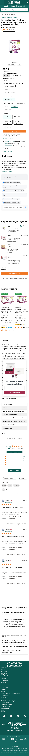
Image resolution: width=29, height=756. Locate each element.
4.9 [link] (10, 29)
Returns (3, 691)
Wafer (14, 106)
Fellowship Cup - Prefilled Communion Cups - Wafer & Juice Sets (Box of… (6, 310)
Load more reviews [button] (15, 589)
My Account (4, 667)
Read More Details (7, 171)
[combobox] (21, 494)
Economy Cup (8, 96)
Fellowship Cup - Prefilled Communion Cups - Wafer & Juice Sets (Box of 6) (13, 230)
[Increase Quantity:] (10, 127)
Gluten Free (8, 109)
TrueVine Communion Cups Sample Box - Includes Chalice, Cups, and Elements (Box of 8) (13, 240)
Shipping (3, 689)
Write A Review (14, 470)
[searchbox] (9, 478)
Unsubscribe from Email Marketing (10, 693)
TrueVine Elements (10, 92)
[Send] (25, 207)
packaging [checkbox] (16, 485)
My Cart (3, 669)
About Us (3, 686)
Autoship (3, 678)
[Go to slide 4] (15, 62)
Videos (19, 64)
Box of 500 (18, 122)
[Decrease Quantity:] (4, 127)
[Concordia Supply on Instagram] (11, 716)
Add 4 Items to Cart (14, 273)
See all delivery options (8, 138)
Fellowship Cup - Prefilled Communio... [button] (15, 517)
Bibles (2, 710)
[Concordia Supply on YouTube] (25, 716)
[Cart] (27, 2)
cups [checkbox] (3, 490)
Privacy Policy (4, 695)
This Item (25, 225)
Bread (6, 106)
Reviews (3, 682)
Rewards (3, 697)
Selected (25, 235)
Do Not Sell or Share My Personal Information (13, 701)
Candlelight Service (6, 706)
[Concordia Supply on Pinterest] (18, 716)
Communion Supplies (6, 704)
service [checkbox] (4, 485)
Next (27, 312)
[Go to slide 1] (12, 62)
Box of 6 (7, 117)
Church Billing (4, 680)
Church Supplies (5, 702)
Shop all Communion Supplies (9, 17)
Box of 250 (8, 122)
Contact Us (4, 673)
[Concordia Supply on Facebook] (4, 716)
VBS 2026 (3, 712)
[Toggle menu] (2, 2)
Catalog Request (5, 675)
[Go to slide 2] (13, 62)
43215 (10, 137)
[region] (14, 457)
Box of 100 (17, 117)
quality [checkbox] (10, 485)
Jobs (2, 677)
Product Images (11, 64)
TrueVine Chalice (9, 86)
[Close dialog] (24, 361)
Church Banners (5, 708)
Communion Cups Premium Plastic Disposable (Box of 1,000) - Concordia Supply (13, 262)
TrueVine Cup (8, 89)
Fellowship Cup (9, 99)
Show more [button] (9, 490)
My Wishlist (4, 671)
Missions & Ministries (7, 688)
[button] (14, 341)
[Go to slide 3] (14, 62)
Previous (1, 312)
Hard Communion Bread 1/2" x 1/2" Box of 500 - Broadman (13, 251)
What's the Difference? (15, 83)
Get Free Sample (14, 393)
